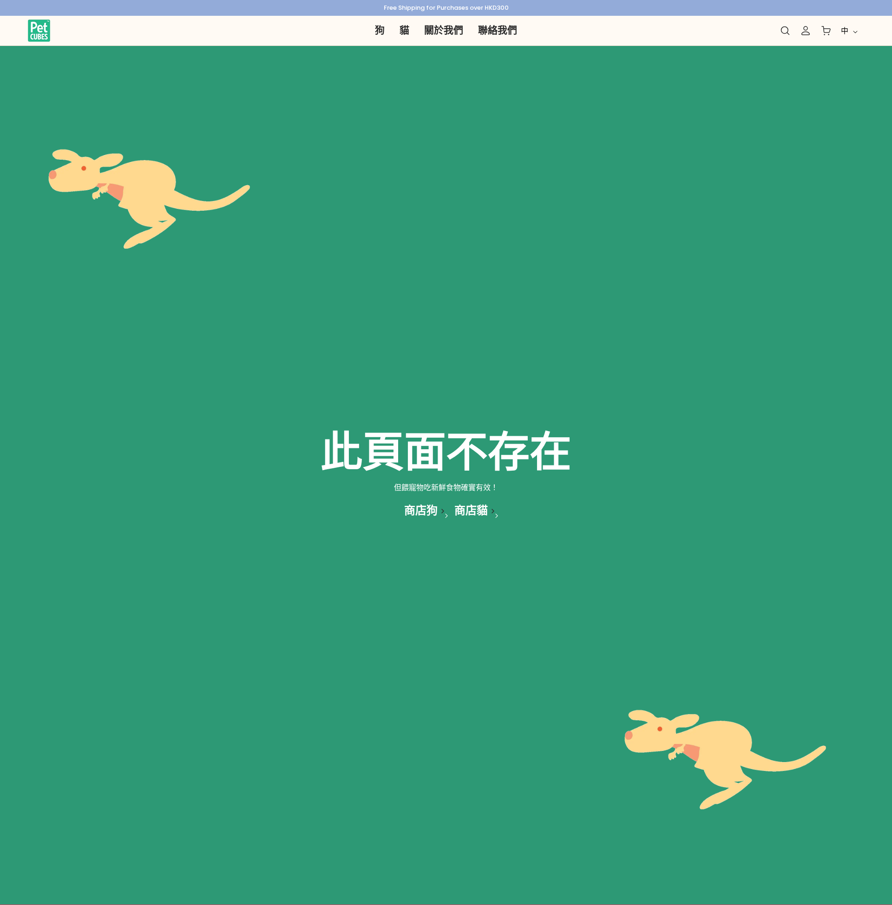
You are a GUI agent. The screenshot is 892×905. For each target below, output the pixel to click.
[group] (446, 8)
